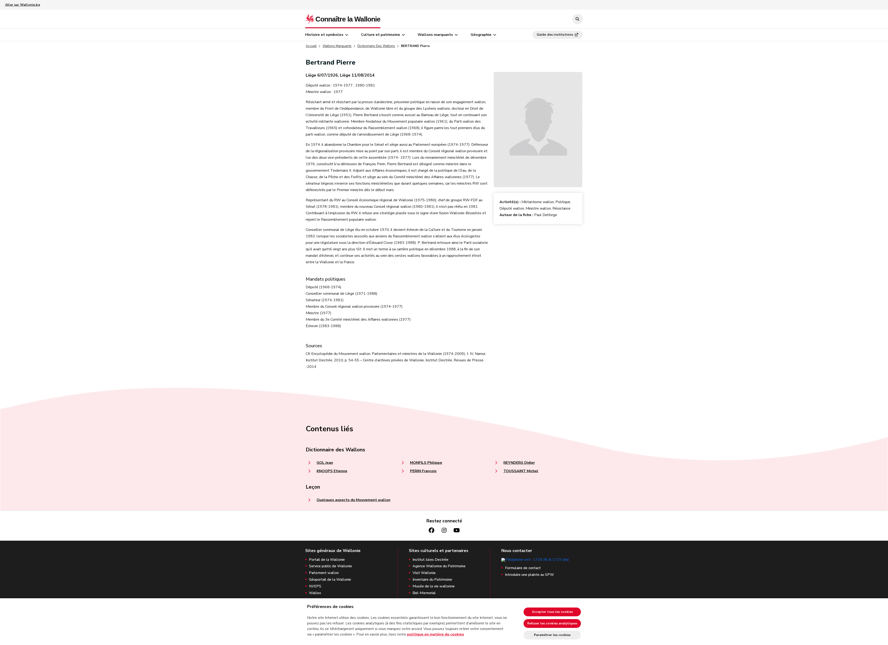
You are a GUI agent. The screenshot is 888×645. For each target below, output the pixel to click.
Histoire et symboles (324, 34)
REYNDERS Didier (519, 462)
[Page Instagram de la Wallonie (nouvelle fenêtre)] (444, 530)
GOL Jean (325, 462)
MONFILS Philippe (426, 462)
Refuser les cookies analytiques (552, 623)
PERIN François (423, 471)
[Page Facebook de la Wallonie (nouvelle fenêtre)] (431, 530)
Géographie (481, 34)
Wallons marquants (435, 34)
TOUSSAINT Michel (520, 471)
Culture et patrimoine (380, 34)
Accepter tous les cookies (552, 612)
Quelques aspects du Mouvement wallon (353, 500)
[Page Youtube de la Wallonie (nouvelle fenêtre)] (456, 530)
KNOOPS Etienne (332, 471)
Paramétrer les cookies (552, 635)
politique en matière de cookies (435, 634)
